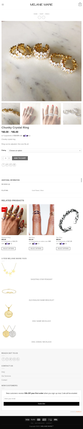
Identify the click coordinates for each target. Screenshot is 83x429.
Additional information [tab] (11, 180)
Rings (47, 14)
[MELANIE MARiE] (41, 5)
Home (36, 14)
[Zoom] (4, 99)
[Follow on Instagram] (7, 359)
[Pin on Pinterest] (14, 165)
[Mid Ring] (41, 219)
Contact (4, 380)
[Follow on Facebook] (3, 359)
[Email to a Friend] (10, 165)
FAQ (3, 372)
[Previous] (5, 61)
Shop (41, 14)
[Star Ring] (68, 219)
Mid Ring (32, 237)
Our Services (6, 376)
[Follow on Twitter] (10, 359)
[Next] (77, 61)
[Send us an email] (14, 359)
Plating (4, 150)
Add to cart (20, 158)
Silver (42, 190)
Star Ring (59, 237)
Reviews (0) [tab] (6, 184)
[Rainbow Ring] (14, 219)
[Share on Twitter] (7, 165)
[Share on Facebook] (3, 165)
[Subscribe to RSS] (18, 359)
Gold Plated (35, 190)
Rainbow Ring (6, 237)
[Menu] (3, 4)
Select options (8, 248)
